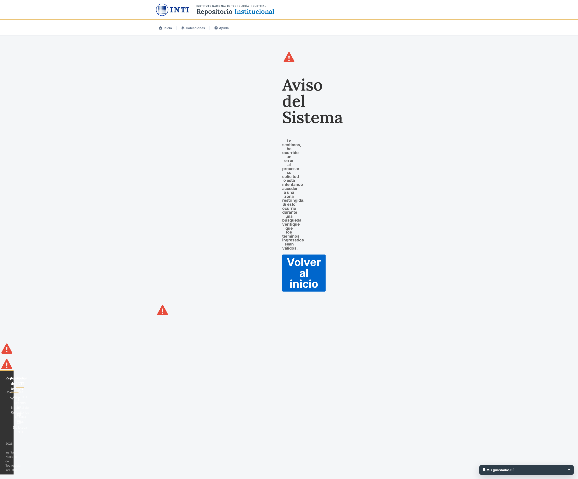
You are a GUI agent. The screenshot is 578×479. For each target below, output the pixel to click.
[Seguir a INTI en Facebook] (18, 399)
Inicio (167, 28)
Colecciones (195, 28)
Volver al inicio (304, 272)
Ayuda (224, 28)
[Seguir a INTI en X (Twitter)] (18, 391)
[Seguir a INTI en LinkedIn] (18, 422)
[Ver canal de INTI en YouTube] (18, 414)
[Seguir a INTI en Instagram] (18, 407)
